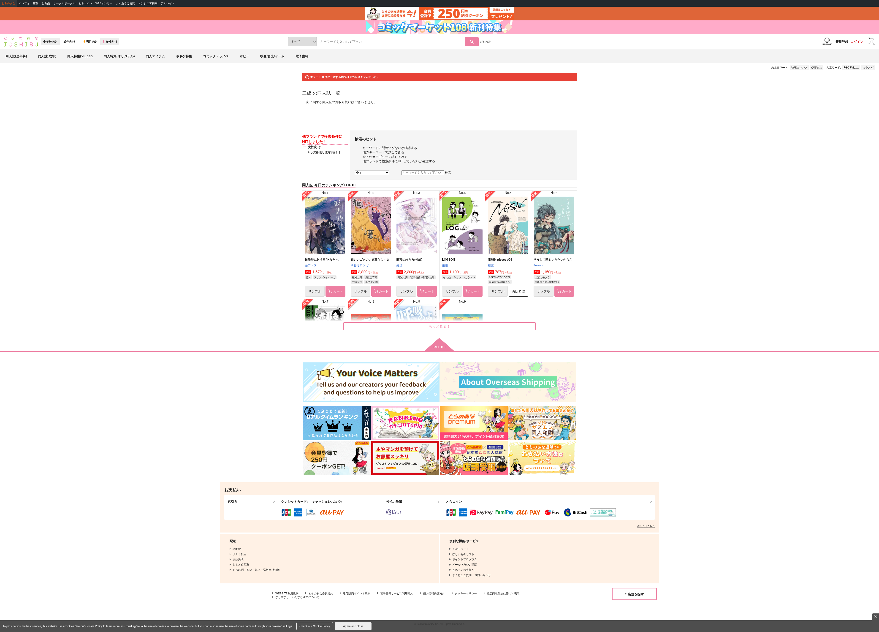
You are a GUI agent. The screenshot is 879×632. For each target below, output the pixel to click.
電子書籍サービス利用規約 (396, 593)
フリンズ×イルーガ (324, 277)
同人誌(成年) (47, 56)
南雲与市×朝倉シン (499, 282)
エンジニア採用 (147, 3)
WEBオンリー (103, 3)
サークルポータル (64, 3)
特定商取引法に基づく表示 (503, 593)
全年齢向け (50, 41)
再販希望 (518, 291)
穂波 (491, 265)
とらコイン (85, 3)
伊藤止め (816, 67)
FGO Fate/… (851, 67)
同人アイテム (155, 56)
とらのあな (8, 3)
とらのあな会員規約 (320, 593)
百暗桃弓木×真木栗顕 (547, 282)
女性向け (111, 41)
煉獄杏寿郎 (371, 277)
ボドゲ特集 (184, 56)
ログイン (856, 41)
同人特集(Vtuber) (80, 56)
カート (338, 291)
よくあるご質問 (125, 3)
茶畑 (445, 265)
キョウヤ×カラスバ (464, 277)
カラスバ (868, 67)
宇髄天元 (357, 282)
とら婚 (46, 3)
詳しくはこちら (646, 526)
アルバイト (168, 3)
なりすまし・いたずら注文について (297, 597)
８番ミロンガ (360, 265)
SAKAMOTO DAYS (499, 277)
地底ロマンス (799, 67)
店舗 (35, 3)
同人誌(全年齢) (16, 56)
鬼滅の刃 (357, 277)
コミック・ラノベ (216, 56)
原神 (308, 277)
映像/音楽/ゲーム (272, 56)
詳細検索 (485, 41)
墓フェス (311, 265)
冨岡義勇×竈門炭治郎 (422, 277)
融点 (399, 265)
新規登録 (842, 41)
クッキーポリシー (466, 593)
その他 (447, 277)
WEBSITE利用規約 (286, 593)
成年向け (69, 41)
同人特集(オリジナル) (119, 56)
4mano (538, 265)
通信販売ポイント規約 (356, 593)
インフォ (24, 3)
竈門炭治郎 (371, 282)
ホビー (244, 56)
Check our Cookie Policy (314, 626)
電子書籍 (302, 56)
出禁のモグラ (542, 277)
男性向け (92, 41)
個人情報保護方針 (434, 593)
